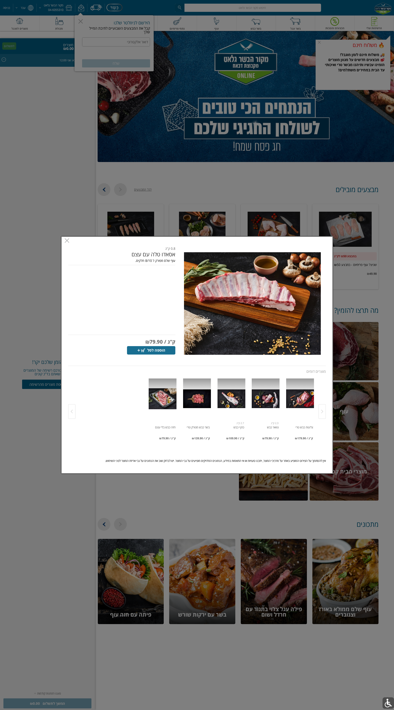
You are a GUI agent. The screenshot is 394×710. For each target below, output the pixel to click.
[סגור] (67, 241)
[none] (300, 407)
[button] (252, 303)
